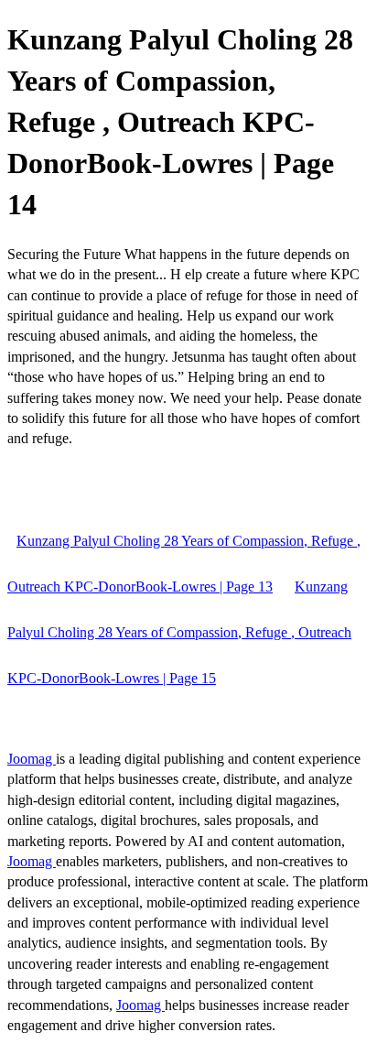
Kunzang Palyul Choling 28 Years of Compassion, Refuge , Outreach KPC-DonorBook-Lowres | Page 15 (179, 632)
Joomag (31, 758)
